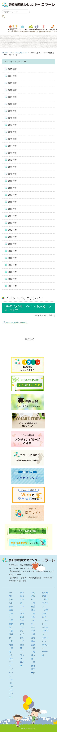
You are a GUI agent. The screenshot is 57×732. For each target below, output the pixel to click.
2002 (10, 230)
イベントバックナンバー (18, 53)
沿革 (44, 617)
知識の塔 (44, 28)
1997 (10, 265)
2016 (10, 132)
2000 (10, 244)
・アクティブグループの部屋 (22, 637)
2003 (10, 223)
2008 (10, 188)
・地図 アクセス (46, 602)
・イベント (11, 672)
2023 (10, 83)
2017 (10, 125)
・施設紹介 (11, 634)
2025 (10, 69)
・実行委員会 (33, 606)
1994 (10, 286)
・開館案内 (11, 623)
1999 (10, 251)
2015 (10, 139)
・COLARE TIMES (22, 659)
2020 (10, 104)
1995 (10, 279)
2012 (10, 160)
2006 (10, 202)
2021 (10, 97)
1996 (10, 272)
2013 (10, 153)
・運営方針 (33, 655)
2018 (10, 118)
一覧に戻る (28, 339)
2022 (10, 90)
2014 (10, 146)
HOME (4, 53)
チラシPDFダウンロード (16, 322)
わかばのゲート (15, 28)
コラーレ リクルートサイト (45, 627)
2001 (10, 237)
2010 (10, 174)
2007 (10, 195)
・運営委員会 (33, 637)
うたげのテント (22, 28)
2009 (10, 181)
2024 (10, 76)
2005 (10, 209)
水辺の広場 (37, 28)
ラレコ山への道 (31, 28)
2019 (10, 111)
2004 (10, 216)
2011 (10, 167)
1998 (10, 258)
